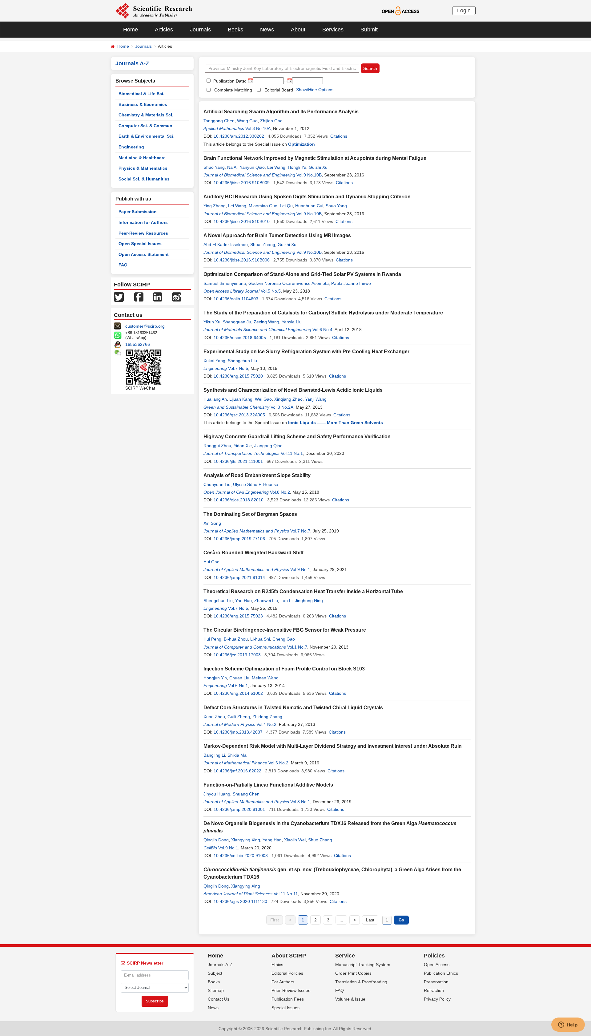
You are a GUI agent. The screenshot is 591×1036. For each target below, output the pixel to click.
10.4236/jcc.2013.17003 (237, 654)
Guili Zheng (238, 716)
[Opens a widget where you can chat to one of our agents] (568, 1025)
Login (464, 10)
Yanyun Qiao (252, 167)
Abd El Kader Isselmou (225, 244)
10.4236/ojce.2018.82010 (238, 499)
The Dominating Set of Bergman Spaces (250, 514)
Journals (200, 29)
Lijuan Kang (240, 399)
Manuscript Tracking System (362, 964)
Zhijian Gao (271, 120)
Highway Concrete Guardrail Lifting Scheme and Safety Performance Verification (297, 436)
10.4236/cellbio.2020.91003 (241, 855)
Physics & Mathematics (143, 168)
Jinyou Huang (216, 793)
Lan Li (286, 600)
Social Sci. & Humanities (144, 178)
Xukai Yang (214, 360)
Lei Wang (276, 167)
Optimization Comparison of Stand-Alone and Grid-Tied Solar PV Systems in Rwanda (302, 274)
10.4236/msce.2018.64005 (240, 337)
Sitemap (216, 990)
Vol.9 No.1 (300, 569)
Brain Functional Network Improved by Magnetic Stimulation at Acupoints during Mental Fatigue (314, 158)
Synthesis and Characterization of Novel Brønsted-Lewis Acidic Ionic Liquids (293, 390)
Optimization (301, 144)
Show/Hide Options (314, 89)
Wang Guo (247, 120)
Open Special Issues (140, 243)
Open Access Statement (144, 254)
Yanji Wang (316, 399)
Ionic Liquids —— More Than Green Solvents (335, 422)
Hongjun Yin (215, 677)
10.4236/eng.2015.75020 (238, 376)
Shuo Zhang (320, 839)
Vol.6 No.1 (238, 685)
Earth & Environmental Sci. (147, 136)
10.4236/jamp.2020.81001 (239, 809)
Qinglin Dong (216, 839)
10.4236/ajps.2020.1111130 (240, 901)
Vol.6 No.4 (322, 329)
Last (370, 919)
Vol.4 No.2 (266, 724)
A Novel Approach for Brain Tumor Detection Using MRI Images (277, 235)
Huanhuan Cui (309, 205)
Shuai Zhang (262, 244)
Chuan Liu (239, 677)
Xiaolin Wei (295, 839)
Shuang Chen (246, 793)
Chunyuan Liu (217, 484)
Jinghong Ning (309, 600)
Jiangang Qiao (268, 445)
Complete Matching (233, 89)
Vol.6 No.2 (278, 762)
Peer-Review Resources (143, 233)
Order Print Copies (353, 973)
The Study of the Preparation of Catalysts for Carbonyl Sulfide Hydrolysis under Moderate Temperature (323, 312)
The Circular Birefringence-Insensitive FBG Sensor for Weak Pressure (284, 630)
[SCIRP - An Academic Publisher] (153, 10)
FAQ (123, 264)
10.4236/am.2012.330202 (239, 136)
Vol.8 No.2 (280, 492)
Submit (369, 29)
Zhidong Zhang (267, 716)
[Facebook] (138, 296)
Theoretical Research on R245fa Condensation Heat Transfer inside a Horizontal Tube (303, 591)
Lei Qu (286, 205)
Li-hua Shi (260, 639)
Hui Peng (212, 639)
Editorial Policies (287, 973)
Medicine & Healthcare (142, 157)
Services (333, 29)
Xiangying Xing (245, 839)
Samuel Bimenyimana (224, 283)
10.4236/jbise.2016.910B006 (242, 259)
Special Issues (285, 1007)
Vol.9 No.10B (309, 174)
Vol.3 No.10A (258, 128)
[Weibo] (176, 296)
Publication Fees (287, 999)
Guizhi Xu (318, 167)
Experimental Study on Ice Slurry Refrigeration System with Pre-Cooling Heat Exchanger (306, 351)
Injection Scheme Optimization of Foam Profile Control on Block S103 (284, 668)
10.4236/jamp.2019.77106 (239, 538)
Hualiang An (215, 399)
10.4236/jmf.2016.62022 (237, 770)
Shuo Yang (214, 167)
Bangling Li (214, 755)
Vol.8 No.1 (300, 801)
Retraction (434, 990)
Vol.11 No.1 (292, 453)
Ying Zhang (214, 205)
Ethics (277, 964)
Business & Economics (143, 104)
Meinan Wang (265, 677)
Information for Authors (143, 222)
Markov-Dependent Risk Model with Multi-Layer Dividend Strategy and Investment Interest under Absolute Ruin (332, 746)
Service (345, 956)
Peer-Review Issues (290, 990)
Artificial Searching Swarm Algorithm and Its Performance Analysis (281, 111)
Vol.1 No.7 (297, 647)
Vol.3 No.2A (282, 407)
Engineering (131, 146)
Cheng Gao (283, 639)
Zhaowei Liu (266, 600)
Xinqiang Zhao (288, 399)
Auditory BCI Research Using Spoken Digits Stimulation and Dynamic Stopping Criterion (307, 196)
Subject (215, 973)
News (267, 29)
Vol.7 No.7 (300, 530)
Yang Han (272, 839)
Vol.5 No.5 (271, 291)
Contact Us (218, 999)
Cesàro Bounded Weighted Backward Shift (253, 552)
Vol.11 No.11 (286, 893)
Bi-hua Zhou (236, 639)
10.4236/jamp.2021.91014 (239, 577)
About (298, 29)
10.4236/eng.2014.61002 (238, 693)
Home (130, 29)
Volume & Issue (350, 999)
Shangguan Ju (237, 321)
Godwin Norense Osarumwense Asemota (288, 283)
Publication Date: (229, 81)
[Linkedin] (157, 296)
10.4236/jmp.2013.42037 (238, 732)
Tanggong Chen (219, 120)
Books (235, 29)
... (341, 919)
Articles (164, 29)
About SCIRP (288, 956)
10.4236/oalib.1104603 (236, 298)
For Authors (282, 981)
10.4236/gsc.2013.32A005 (239, 414)
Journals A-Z (220, 964)
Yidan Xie (243, 445)
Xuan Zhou (214, 716)
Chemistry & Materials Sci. (146, 114)
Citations (338, 136)
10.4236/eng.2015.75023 (238, 615)
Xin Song (212, 523)
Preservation (436, 981)
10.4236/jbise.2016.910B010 (242, 221)
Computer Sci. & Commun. (146, 125)
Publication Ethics (441, 973)
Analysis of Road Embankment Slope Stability (257, 475)
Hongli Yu (297, 167)
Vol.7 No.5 (238, 368)
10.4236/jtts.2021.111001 (238, 461)
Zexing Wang (266, 321)
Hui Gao (211, 561)
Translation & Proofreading (361, 981)
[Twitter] (119, 296)
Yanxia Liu (292, 321)
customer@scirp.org (145, 326)
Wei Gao (263, 399)
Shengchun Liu (242, 360)
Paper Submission (138, 211)
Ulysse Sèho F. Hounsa (255, 484)
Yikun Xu (211, 321)
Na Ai (232, 167)
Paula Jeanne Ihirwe (351, 283)
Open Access (436, 964)
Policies (434, 956)
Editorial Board (278, 89)
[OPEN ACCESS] (400, 10)
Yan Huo (243, 600)
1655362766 (137, 344)
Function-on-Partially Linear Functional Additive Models (268, 784)
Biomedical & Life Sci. (141, 93)
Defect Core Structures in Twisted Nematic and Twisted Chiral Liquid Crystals (293, 707)
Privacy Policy (437, 999)
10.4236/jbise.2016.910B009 (242, 182)
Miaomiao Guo (263, 205)
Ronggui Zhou (217, 445)
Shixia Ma (237, 755)
